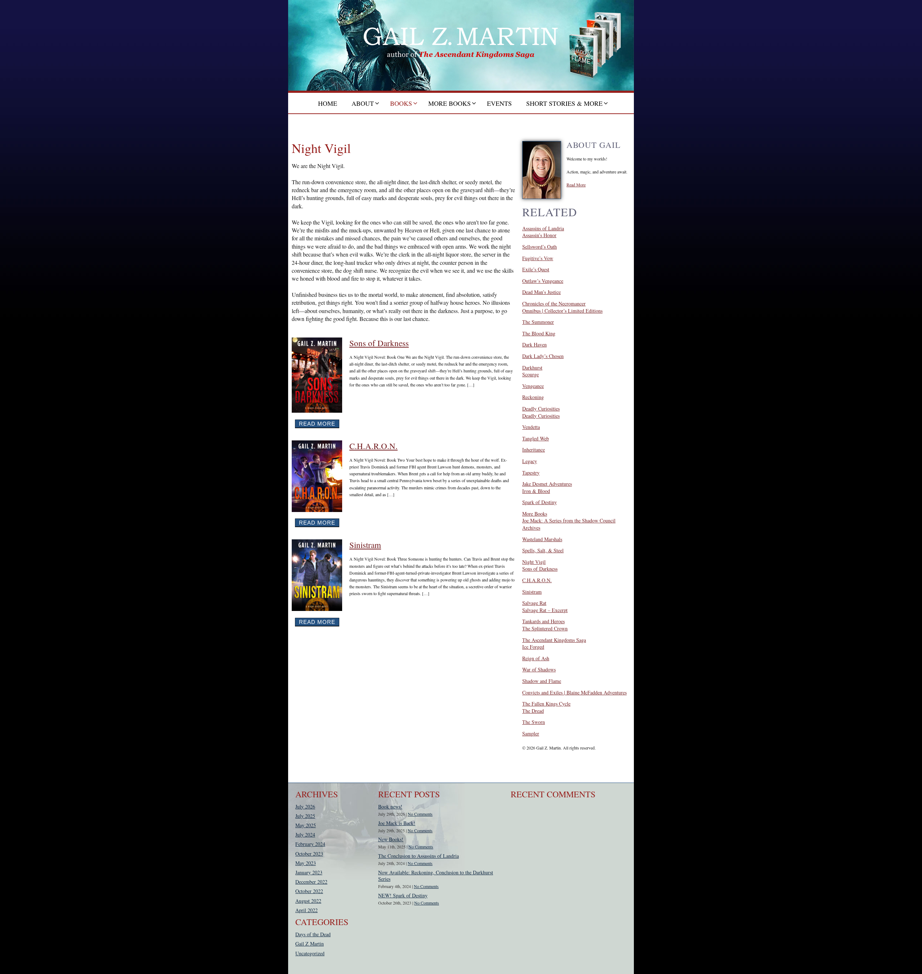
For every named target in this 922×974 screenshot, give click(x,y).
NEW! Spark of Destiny (403, 895)
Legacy (529, 461)
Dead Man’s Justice (541, 292)
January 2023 (308, 872)
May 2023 (305, 863)
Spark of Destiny (539, 502)
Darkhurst (532, 367)
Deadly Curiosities (541, 408)
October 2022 (309, 891)
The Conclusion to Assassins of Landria (418, 855)
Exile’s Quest (535, 269)
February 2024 (310, 844)
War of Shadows (539, 669)
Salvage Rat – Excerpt (545, 610)
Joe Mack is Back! (396, 823)
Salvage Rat (534, 602)
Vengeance (533, 385)
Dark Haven (534, 344)
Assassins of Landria (543, 228)
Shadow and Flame (541, 681)
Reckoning (533, 397)
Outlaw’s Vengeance (542, 280)
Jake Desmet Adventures (547, 483)
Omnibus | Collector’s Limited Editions (562, 310)
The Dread (533, 710)
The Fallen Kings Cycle (546, 703)
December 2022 (311, 881)
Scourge (530, 374)
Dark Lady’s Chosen (543, 356)
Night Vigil (534, 561)
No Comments (420, 814)
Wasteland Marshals (542, 539)
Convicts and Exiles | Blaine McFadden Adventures (574, 692)
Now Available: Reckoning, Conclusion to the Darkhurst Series (435, 875)
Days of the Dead (313, 934)
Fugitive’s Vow (537, 258)
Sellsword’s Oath (539, 246)
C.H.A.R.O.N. (373, 445)
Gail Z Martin (309, 943)
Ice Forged (533, 646)
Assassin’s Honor (539, 235)
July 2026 (305, 806)
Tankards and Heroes (543, 621)
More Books (534, 513)
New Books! (390, 839)
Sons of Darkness (379, 342)
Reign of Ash (535, 658)
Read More (317, 424)
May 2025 (305, 825)
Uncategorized (310, 953)
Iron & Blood (536, 491)
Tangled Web (535, 438)
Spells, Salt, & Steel (543, 550)
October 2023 (309, 853)
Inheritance (533, 449)
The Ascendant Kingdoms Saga (554, 640)
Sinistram (365, 544)
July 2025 (305, 815)
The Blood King (538, 333)
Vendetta (531, 426)
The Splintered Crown (545, 628)
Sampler (530, 733)
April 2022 (306, 910)
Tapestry (531, 472)
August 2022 (308, 900)
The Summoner (538, 321)
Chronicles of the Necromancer (554, 303)
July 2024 (305, 834)
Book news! (390, 806)
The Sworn (533, 722)
